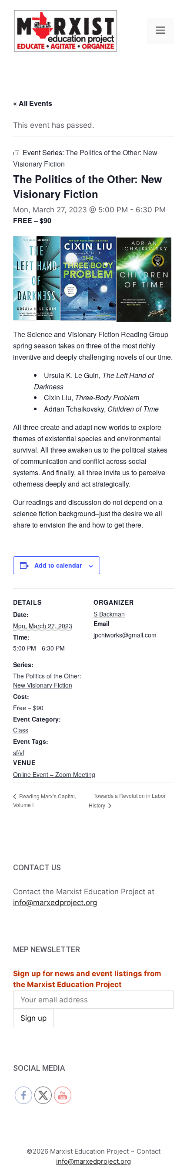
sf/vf (18, 752)
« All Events (32, 103)
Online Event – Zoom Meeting (54, 774)
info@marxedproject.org (55, 902)
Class (20, 729)
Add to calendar (58, 565)
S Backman (109, 614)
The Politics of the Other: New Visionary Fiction (47, 680)
